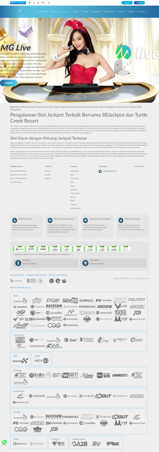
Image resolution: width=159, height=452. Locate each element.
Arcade (121, 11)
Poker (131, 11)
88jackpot (107, 126)
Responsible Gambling (18, 175)
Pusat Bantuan (15, 182)
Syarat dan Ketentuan (18, 178)
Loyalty (47, 175)
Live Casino (64, 11)
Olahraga (96, 11)
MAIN (8, 83)
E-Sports (141, 11)
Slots (53, 11)
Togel (85, 11)
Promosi (48, 171)
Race (76, 11)
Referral (48, 178)
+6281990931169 (110, 171)
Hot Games (43, 11)
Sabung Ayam (75, 208)
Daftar (139, 2)
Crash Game (109, 11)
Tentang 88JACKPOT (18, 171)
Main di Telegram (19, 2)
